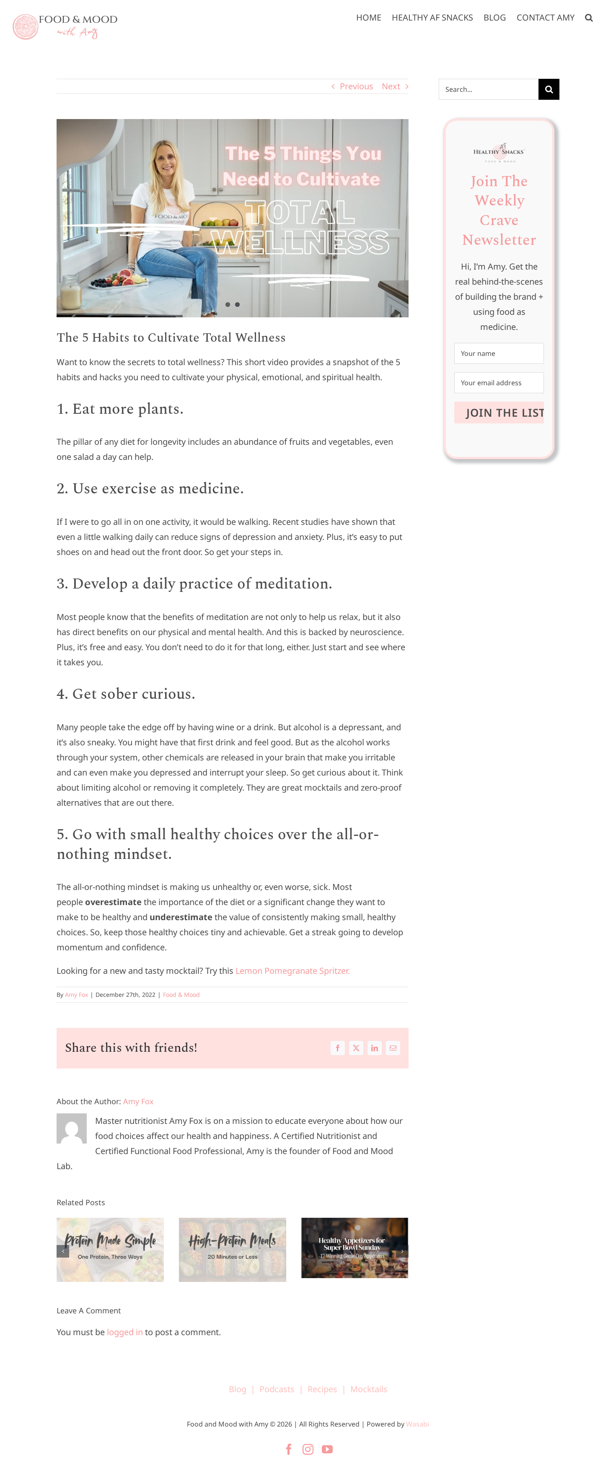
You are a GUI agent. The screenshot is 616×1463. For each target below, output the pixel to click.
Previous (356, 86)
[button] (589, 17)
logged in (125, 1332)
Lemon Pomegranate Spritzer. (295, 970)
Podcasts (277, 1389)
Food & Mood (181, 995)
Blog (237, 1389)
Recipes (322, 1389)
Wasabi (417, 1424)
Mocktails (369, 1389)
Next (391, 86)
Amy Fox (76, 995)
